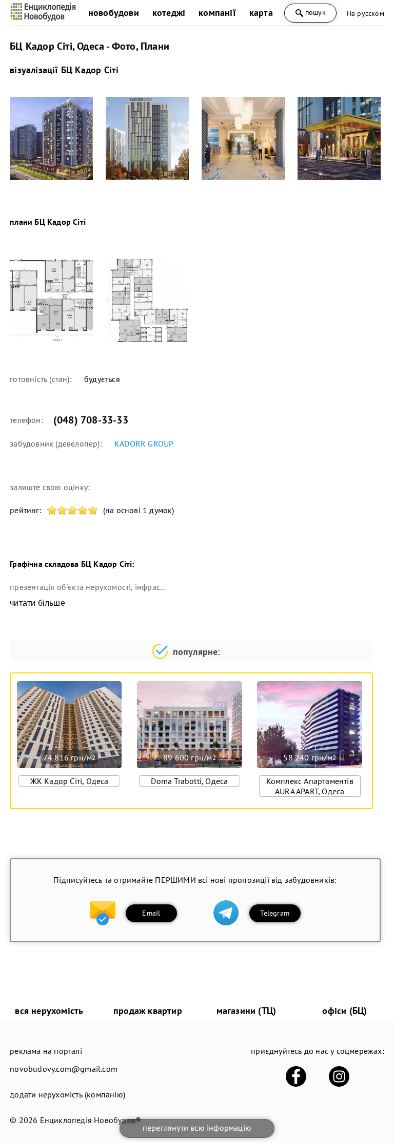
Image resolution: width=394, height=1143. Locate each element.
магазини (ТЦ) (246, 1011)
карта (261, 12)
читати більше (37, 603)
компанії (217, 12)
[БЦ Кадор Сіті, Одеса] (51, 138)
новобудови (113, 12)
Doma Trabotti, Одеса (189, 781)
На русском (365, 13)
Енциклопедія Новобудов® (91, 1120)
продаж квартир (147, 1011)
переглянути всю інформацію (197, 1128)
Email (151, 913)
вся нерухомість (49, 1011)
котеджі (168, 12)
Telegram (274, 913)
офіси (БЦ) (344, 1011)
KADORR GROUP (143, 443)
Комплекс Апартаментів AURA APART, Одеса (309, 786)
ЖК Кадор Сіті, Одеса (69, 781)
